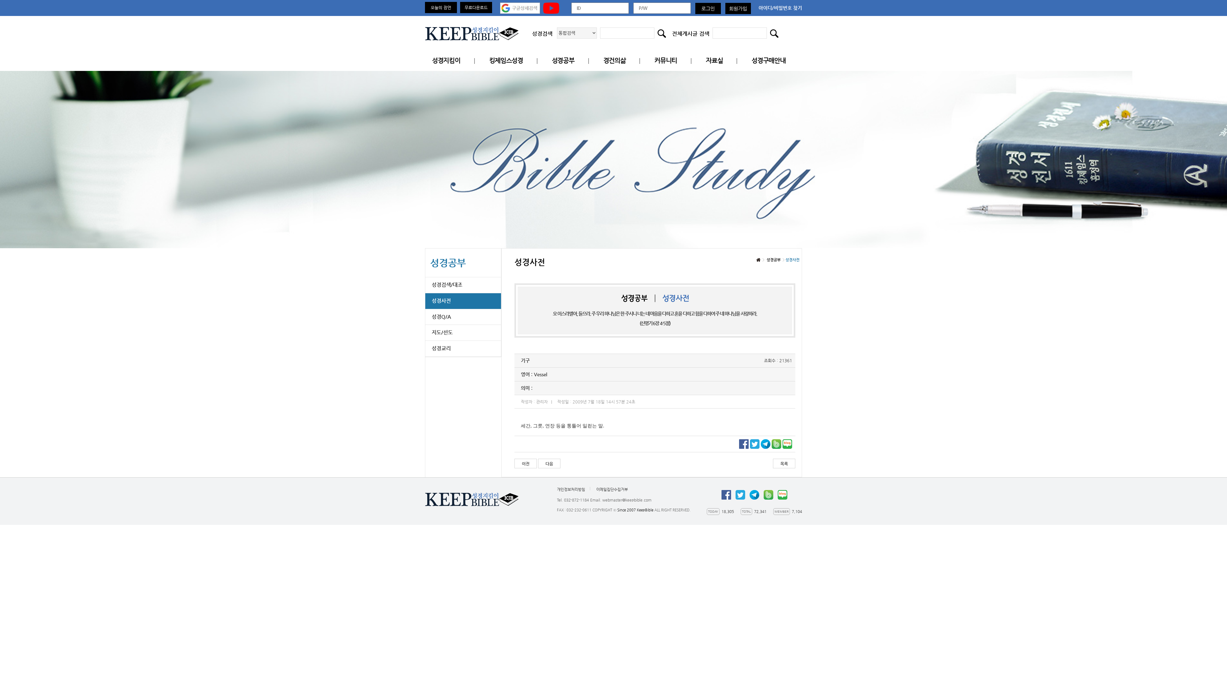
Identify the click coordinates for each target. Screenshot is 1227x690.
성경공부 (563, 60)
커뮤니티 (665, 60)
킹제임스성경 (506, 60)
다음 (549, 463)
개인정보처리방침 (571, 489)
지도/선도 (442, 332)
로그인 (708, 8)
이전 (525, 463)
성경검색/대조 (447, 285)
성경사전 (441, 301)
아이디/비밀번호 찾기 (780, 8)
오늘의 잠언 (441, 7)
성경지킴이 (446, 60)
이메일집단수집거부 (612, 489)
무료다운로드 (476, 7)
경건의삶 (614, 60)
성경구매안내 (768, 60)
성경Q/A (441, 317)
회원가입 (738, 8)
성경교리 (441, 348)
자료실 (714, 60)
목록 (784, 463)
